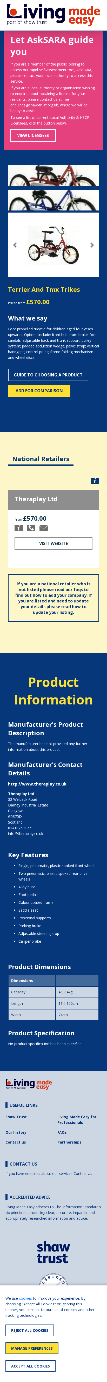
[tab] (40, 455)
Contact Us (82, 1173)
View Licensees (33, 135)
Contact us (15, 1142)
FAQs (62, 1132)
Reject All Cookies (29, 1330)
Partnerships (69, 1142)
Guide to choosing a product (48, 375)
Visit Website (53, 543)
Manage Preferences (32, 1348)
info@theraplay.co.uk (25, 833)
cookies (25, 1298)
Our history (15, 1132)
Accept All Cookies (30, 1366)
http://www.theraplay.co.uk (37, 784)
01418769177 (19, 827)
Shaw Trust (16, 1116)
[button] (15, 245)
